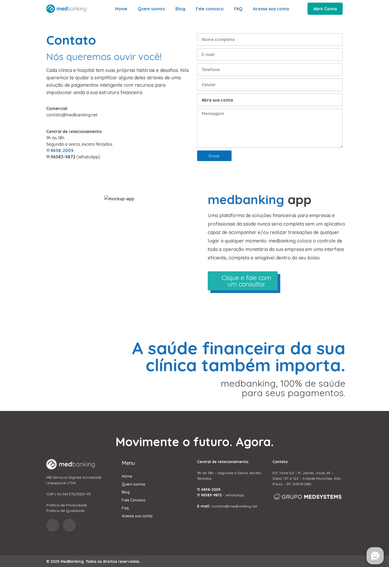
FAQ (238, 8)
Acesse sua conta (271, 8)
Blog (180, 8)
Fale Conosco (134, 500)
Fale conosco (210, 8)
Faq (125, 508)
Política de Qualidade (65, 510)
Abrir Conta (325, 8)
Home (121, 8)
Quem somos (151, 8)
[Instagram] (52, 525)
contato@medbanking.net (72, 114)
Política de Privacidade (66, 505)
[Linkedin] (69, 525)
